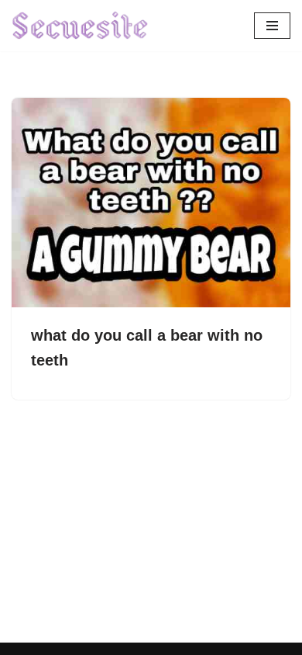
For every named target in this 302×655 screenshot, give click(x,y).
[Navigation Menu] (272, 25)
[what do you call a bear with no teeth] (151, 202)
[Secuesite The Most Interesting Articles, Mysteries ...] (80, 25)
